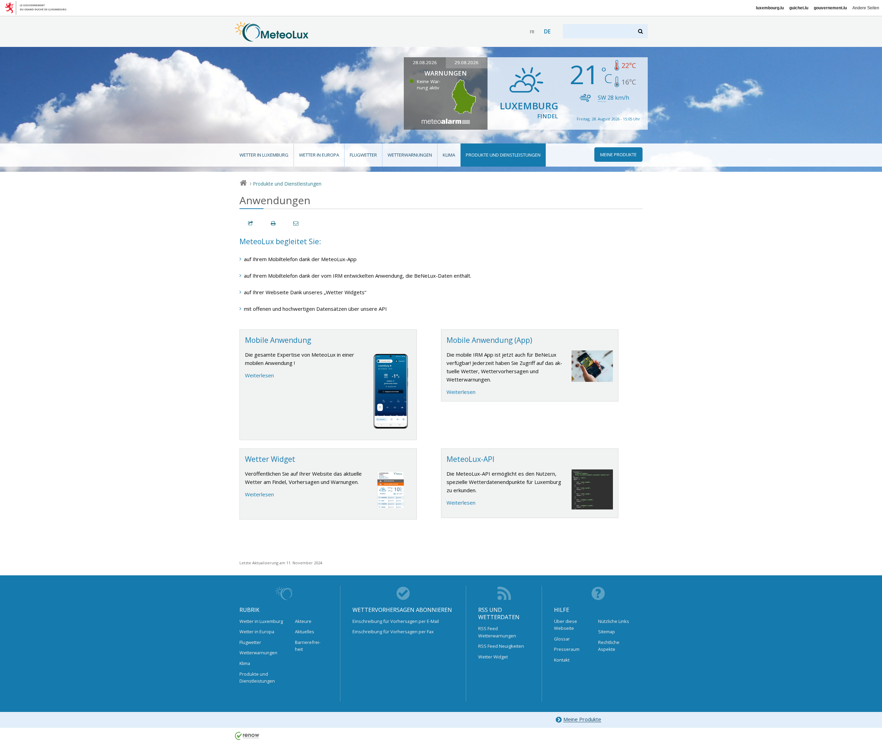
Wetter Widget (493, 657)
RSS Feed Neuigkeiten (501, 646)
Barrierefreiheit (307, 645)
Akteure (303, 621)
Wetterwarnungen (410, 155)
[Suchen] (641, 31)
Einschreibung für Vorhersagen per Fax (393, 631)
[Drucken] (273, 223)
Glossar (562, 639)
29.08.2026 (466, 62)
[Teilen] (250, 223)
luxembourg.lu (770, 8)
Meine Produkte (582, 719)
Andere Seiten (865, 8)
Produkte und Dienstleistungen (503, 155)
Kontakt (562, 660)
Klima (449, 155)
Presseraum (567, 649)
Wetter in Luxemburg (263, 155)
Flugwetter (363, 155)
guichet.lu (798, 8)
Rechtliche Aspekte (608, 645)
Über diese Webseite (565, 624)
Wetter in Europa (319, 155)
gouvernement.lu (830, 8)
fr (532, 32)
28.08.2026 (425, 62)
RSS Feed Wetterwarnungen (497, 631)
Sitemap (606, 631)
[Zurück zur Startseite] (271, 38)
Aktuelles (304, 631)
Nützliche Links (613, 621)
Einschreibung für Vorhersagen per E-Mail (395, 621)
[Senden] (296, 223)
